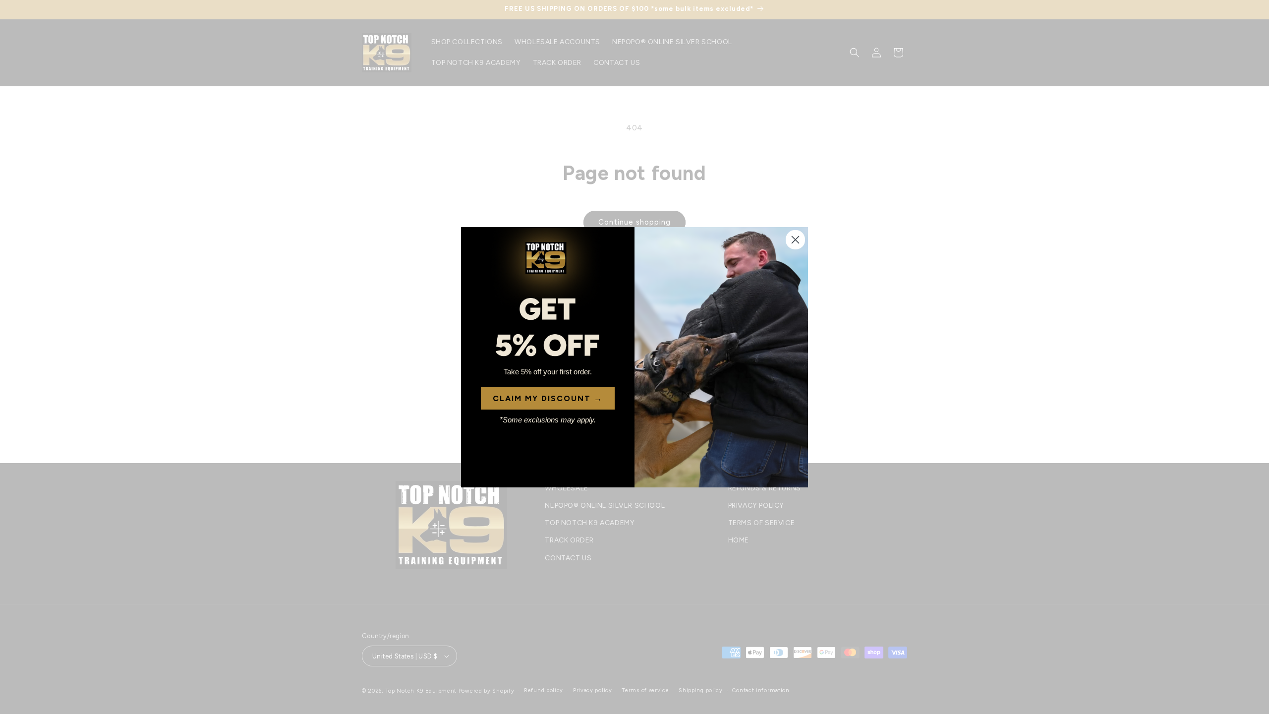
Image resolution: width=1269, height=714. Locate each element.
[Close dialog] (795, 239)
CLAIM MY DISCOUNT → (548, 398)
